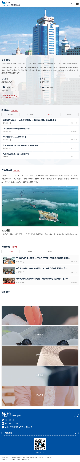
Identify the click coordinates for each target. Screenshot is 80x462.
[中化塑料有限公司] (10, 3)
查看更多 (14, 110)
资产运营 (7, 230)
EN (72, 4)
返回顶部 (76, 414)
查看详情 (8, 98)
